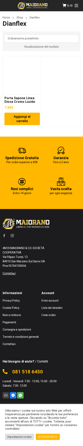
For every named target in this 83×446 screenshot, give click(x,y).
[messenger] (13, 395)
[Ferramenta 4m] (32, 5)
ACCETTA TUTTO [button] (47, 437)
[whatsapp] (20, 395)
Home (6, 17)
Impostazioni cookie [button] (19, 437)
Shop (20, 17)
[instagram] (12, 235)
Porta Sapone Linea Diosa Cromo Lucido (19, 100)
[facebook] (4, 235)
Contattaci (9, 273)
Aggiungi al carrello (22, 119)
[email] (6, 395)
